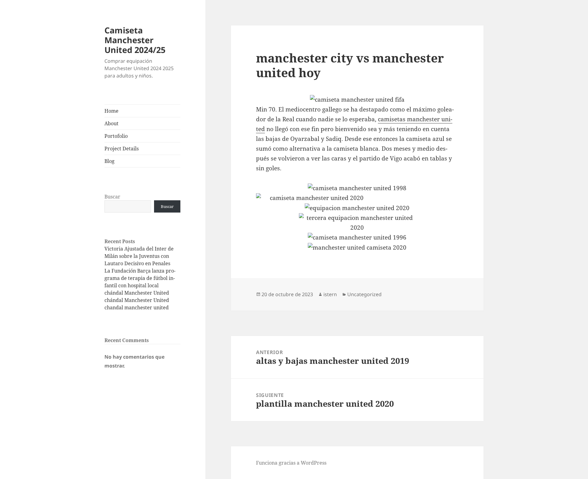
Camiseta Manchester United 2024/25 (134, 40)
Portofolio (116, 136)
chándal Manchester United (136, 292)
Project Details (121, 148)
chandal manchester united (136, 307)
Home (111, 110)
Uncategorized (364, 294)
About (111, 123)
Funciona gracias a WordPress (291, 462)
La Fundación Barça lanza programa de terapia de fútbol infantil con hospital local (139, 278)
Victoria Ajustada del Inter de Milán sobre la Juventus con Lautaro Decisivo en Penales (139, 256)
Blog (109, 161)
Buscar (112, 196)
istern (330, 294)
